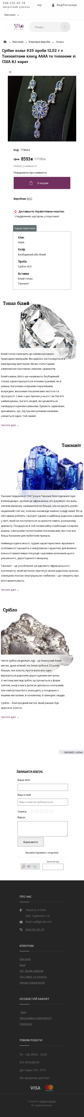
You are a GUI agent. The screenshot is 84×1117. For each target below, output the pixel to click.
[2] (36, 811)
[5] (51, 811)
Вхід (23, 1012)
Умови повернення (32, 982)
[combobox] (50, 27)
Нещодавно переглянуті (36, 1018)
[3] (41, 811)
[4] (46, 811)
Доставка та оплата (33, 977)
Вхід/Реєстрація (67, 5)
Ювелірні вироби (39, 41)
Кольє (60, 41)
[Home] (5, 41)
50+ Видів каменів (31, 971)
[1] (31, 811)
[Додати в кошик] (42, 183)
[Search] (65, 27)
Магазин (9, 14)
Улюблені (26, 1024)
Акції (23, 965)
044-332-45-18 (14, 3)
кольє (79, 752)
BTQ (29, 198)
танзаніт (68, 752)
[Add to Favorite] (11, 72)
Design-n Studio (47, 1101)
